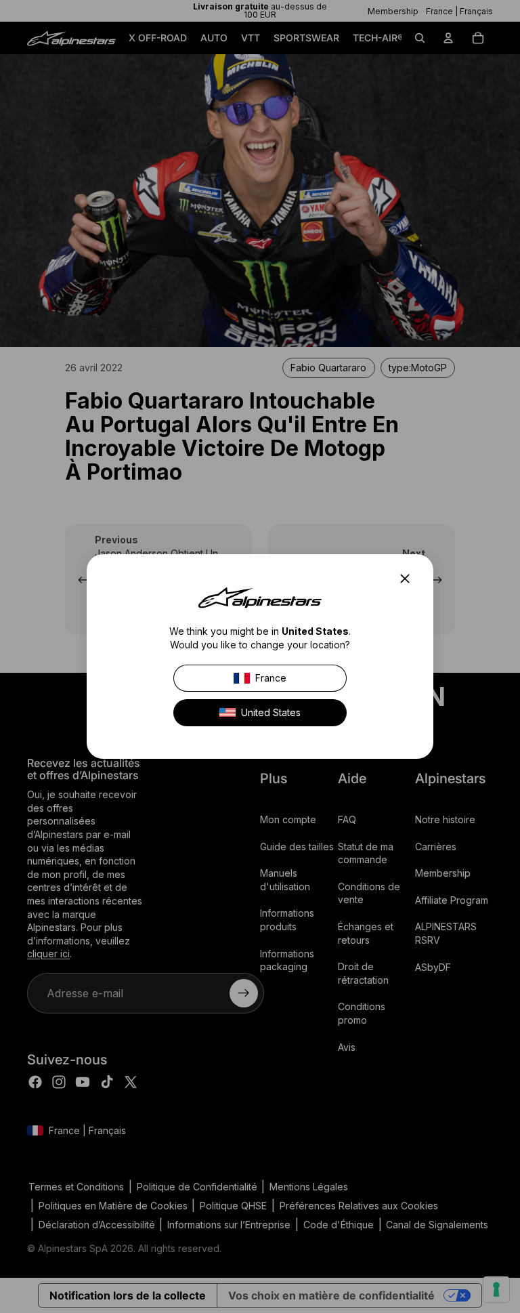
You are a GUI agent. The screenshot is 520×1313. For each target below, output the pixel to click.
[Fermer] (408, 578)
